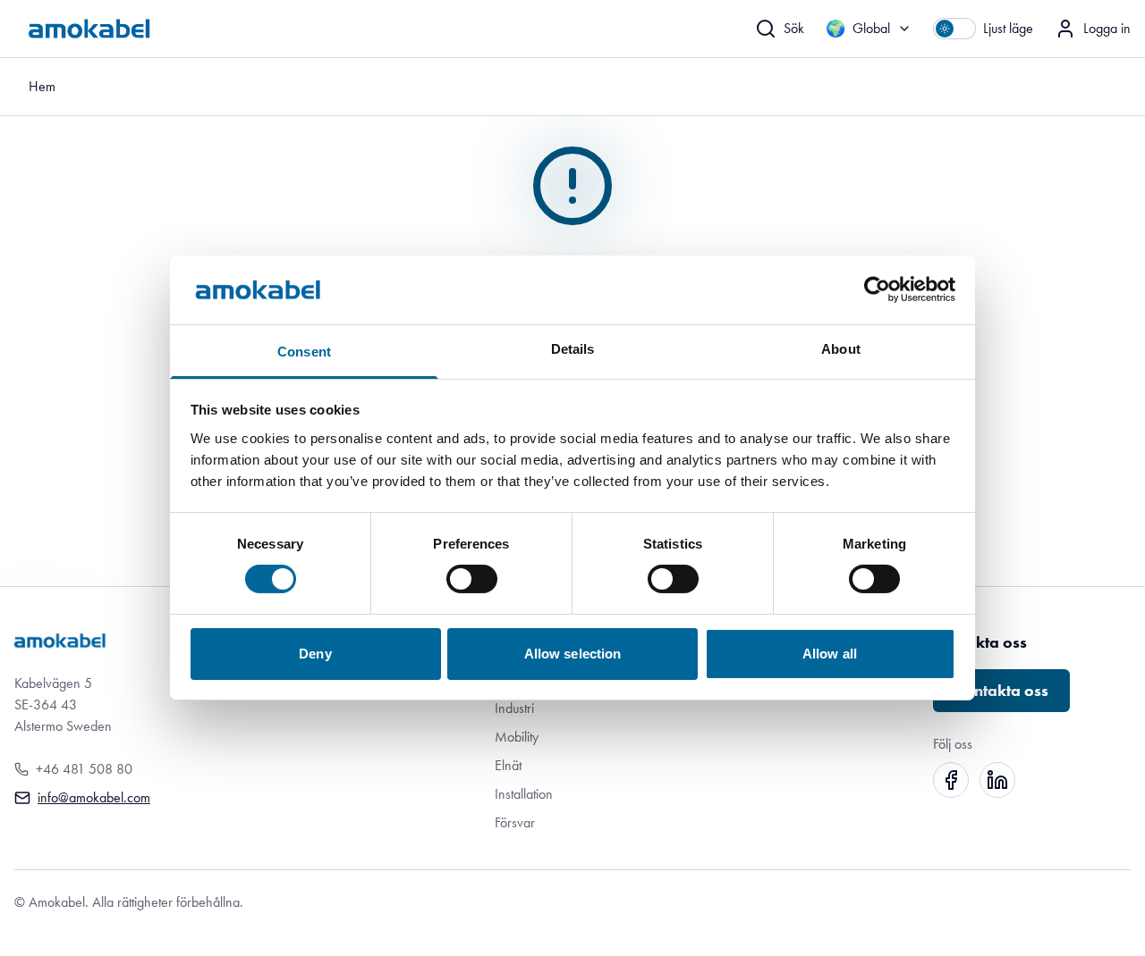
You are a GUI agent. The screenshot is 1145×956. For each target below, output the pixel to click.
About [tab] (841, 348)
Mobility (517, 736)
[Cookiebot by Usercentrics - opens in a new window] (877, 289)
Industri (514, 708)
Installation (524, 793)
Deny (315, 653)
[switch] (471, 579)
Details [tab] (573, 348)
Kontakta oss (1001, 690)
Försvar (515, 822)
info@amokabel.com (94, 797)
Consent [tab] (304, 351)
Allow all (829, 653)
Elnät (508, 765)
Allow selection (573, 653)
